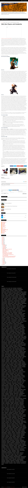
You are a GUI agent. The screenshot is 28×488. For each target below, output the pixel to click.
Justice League (21, 370)
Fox (22, 341)
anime (23, 295)
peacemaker (21, 408)
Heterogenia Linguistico (8, 356)
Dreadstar (23, 332)
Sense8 (25, 422)
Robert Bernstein (14, 417)
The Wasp (8, 442)
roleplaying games (8, 418)
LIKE (25, 215)
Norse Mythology (8, 403)
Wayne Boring (11, 456)
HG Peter (16, 356)
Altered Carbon (24, 293)
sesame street (3, 423)
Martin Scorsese (16, 388)
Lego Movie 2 (10, 380)
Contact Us (6, 19)
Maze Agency (19, 390)
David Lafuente (19, 323)
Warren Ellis (16, 455)
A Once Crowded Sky (9, 289)
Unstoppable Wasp (4, 451)
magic (13, 384)
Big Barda (13, 304)
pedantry (3, 409)
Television (18, 437)
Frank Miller (9, 342)
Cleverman (3, 317)
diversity (3, 331)
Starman (9, 431)
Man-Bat (15, 385)
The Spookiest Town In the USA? (7, 253)
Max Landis (15, 390)
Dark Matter (3, 323)
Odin (13, 404)
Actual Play (3, 290)
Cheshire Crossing (16, 314)
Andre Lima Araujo (8, 295)
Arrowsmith (5, 298)
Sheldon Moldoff (4, 426)
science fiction (7, 422)
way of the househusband (5, 456)
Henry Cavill (22, 355)
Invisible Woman (15, 361)
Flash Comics (3, 341)
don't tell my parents (12, 331)
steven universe (23, 432)
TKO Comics (11, 446)
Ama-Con (3, 294)
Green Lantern (11, 352)
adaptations (16, 290)
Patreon (3, 408)
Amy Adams (3, 295)
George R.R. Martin (4, 347)
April (3, 260)
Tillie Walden (3, 446)
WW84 (11, 461)
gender (7, 346)
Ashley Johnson (9, 299)
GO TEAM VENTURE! (5, 255)
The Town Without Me (22, 441)
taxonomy (6, 437)
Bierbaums (9, 304)
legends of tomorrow (4, 379)
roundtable (19, 418)
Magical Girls (20, 384)
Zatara (2, 464)
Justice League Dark (4, 371)
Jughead (6, 370)
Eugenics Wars (11, 337)
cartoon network (8, 313)
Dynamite (13, 333)
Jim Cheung (11, 365)
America (14, 294)
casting (12, 313)
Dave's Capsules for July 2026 (10, 469)
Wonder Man (7, 460)
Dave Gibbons (11, 323)
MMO (17, 394)
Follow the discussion (26, 181)
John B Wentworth (15, 366)
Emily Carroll (3, 336)
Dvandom (3, 224)
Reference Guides (15, 413)
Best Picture (3, 304)
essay (22, 336)
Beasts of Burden (24, 303)
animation (20, 295)
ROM (12, 418)
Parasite (24, 407)
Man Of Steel (11, 385)
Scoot (11, 422)
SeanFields (3, 230)
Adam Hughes (7, 290)
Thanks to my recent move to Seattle (6, 38)
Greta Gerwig (16, 352)
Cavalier (24, 313)
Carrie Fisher (3, 313)
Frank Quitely (13, 342)
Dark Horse (17, 322)
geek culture (3, 346)
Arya (2, 299)
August (4, 248)
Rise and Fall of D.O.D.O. (5, 417)
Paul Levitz (15, 408)
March (4, 261)
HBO (6, 355)
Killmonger (18, 374)
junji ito (13, 370)
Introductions (3, 361)
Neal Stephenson (17, 399)
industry (11, 360)
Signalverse (24, 426)
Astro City (16, 299)
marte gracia (6, 388)
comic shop (18, 317)
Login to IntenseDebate (10, 190)
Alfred (2, 293)
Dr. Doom (7, 332)
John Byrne (19, 366)
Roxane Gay (23, 418)
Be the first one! (12, 183)
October (4, 246)
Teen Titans (14, 437)
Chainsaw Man (5, 314)
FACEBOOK (5, 215)
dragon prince (14, 332)
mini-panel (3, 394)
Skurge (10, 427)
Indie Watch (7, 360)
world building (17, 460)
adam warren (11, 290)
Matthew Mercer (4, 390)
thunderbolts (19, 445)
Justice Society (9, 371)
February (4, 262)
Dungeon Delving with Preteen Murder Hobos (4, 175)
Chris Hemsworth (22, 314)
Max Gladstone (11, 390)
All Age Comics (6, 293)
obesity (8, 404)
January (4, 263)
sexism (7, 423)
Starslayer (13, 431)
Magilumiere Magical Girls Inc (5, 385)
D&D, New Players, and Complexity (13, 175)
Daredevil (14, 322)
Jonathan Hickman (4, 369)
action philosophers (20, 289)
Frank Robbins (18, 342)
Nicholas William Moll (5, 229)
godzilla (17, 350)
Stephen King (22, 431)
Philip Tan (12, 409)
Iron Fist (23, 361)
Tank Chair (3, 437)
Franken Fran (22, 342)
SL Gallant (13, 427)
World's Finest (3, 461)
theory (22, 442)
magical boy (16, 384)
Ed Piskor (19, 333)
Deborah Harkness (4, 328)
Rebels (20, 412)
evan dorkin (15, 337)
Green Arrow (7, 352)
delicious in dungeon (9, 328)
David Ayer (15, 323)
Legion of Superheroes (14, 379)
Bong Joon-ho (18, 308)
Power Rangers (24, 409)
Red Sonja (6, 413)
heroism (3, 356)
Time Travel (7, 446)
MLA (14, 394)
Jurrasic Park (16, 370)
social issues (24, 427)
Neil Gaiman (22, 399)
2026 (3, 237)
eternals (25, 336)
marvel (20, 388)
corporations (23, 318)
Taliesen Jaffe (18, 436)
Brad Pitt (13, 309)
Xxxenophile (17, 461)
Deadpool (11, 327)
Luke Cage (7, 384)
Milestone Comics (16, 393)
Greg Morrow (4, 225)
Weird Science (5, 251)
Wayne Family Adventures (17, 456)
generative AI (15, 346)
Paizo (16, 407)
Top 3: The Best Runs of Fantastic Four (8, 254)
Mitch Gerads (11, 394)
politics (20, 409)
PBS (17, 408)
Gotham (3, 351)
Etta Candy (7, 337)
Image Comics (3, 360)
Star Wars (3, 431)
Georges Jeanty (9, 347)
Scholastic (3, 422)
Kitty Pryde (3, 375)
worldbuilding (8, 461)
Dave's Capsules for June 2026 (11, 473)
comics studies (3, 318)
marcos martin (22, 385)
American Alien (18, 294)
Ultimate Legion (14, 450)
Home (2, 0)
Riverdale (10, 417)
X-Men (14, 461)
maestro (10, 384)
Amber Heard (10, 294)
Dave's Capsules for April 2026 (11, 482)
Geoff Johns (20, 346)
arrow (2, 298)
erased (19, 336)
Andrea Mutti (12, 295)
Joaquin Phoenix (7, 366)
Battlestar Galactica (10, 303)
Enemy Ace (11, 336)
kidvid (15, 374)
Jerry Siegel (7, 365)
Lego (23, 379)
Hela (16, 355)
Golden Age (20, 350)
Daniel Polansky (9, 322)
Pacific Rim (7, 407)
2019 (2, 243)
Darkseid (7, 323)
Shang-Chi (16, 423)
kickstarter (11, 374)
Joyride (22, 369)
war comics (12, 455)
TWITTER (4, 217)
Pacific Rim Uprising (12, 407)
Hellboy (19, 355)
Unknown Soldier (22, 450)
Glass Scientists (3, 350)
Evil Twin (19, 337)
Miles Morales (11, 393)
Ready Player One (11, 412)
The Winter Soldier (17, 442)
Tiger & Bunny (24, 445)
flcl (6, 341)
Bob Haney (3, 308)
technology (10, 437)
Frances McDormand (4, 342)
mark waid (3, 388)
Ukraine (10, 450)
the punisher (17, 441)
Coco (12, 317)
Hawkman (3, 355)
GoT (23, 350)
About (4, 0)
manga (18, 385)
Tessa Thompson (22, 437)
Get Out (18, 347)
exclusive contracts (23, 337)
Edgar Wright (23, 333)
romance (15, 418)
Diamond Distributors (16, 328)
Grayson (24, 351)
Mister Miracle (7, 394)
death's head (19, 327)
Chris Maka (3, 223)
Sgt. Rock (13, 423)
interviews (21, 360)
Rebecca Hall (16, 412)
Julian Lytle (9, 370)
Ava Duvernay (24, 299)
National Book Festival (11, 399)
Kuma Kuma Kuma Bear (17, 375)
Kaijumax (24, 371)
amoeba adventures (23, 294)
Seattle (22, 422)
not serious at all (16, 403)
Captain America (15, 312)
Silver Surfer (3, 427)
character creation (5, 22)
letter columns (19, 380)
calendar (3, 312)
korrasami (9, 375)
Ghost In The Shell (22, 347)
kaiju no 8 (20, 371)
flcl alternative (10, 341)
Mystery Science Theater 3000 (18, 398)
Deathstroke (23, 327)
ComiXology (8, 318)
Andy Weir (17, 295)
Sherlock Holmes (14, 426)
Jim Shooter (20, 365)
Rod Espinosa (3, 418)
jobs (11, 366)
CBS (2, 314)
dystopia (16, 333)
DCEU (8, 327)
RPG (9, 22)
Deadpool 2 (14, 327)
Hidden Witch (20, 356)
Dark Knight (21, 322)
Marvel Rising (15, 389)
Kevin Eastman (7, 374)
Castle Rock (15, 313)
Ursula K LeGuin (14, 451)
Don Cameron (6, 331)
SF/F (9, 423)
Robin (18, 417)
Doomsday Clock (22, 331)
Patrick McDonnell (7, 408)
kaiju (17, 371)
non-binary (3, 403)
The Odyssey (13, 441)
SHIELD (18, 426)
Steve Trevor (13, 432)
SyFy (10, 436)
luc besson (3, 384)
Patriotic (11, 408)
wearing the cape (23, 456)
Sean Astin (18, 422)
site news (7, 427)
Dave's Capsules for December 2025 (11, 277)
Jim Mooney (15, 365)
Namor (2, 399)
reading (3, 412)
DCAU (2, 327)
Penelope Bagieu (7, 409)
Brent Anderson (20, 309)
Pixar (17, 409)
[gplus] (26, 1)
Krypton (12, 375)
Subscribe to (2, 193)
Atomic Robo (19, 299)
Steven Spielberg (18, 432)
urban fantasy (9, 451)
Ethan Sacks (3, 337)
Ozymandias (3, 407)
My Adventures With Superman (5, 398)
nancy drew (6, 399)
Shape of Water (21, 423)
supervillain (3, 436)
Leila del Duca (14, 380)
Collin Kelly (15, 317)
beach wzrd (19, 303)
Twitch (7, 450)
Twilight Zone (3, 450)
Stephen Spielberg (4, 432)
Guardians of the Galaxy (22, 352)
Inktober (18, 360)
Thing (24, 442)
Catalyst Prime (20, 313)
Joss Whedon (18, 369)
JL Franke (3, 226)
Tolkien (19, 446)
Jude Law (3, 370)
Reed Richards (10, 413)
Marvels (24, 389)
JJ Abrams (24, 365)
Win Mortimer (3, 460)
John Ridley (23, 366)
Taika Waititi (13, 436)
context (20, 318)
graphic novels (16, 351)
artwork (25, 298)
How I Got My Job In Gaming (22, 174)
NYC (5, 404)
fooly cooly (19, 341)
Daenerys (5, 322)
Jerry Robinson (3, 365)
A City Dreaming (4, 289)
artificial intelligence (20, 298)
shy (21, 426)
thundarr (16, 445)
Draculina (10, 332)
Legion (9, 379)
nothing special (21, 403)
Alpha (20, 293)
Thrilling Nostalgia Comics (5, 445)
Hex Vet (13, 356)
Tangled (22, 436)
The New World (9, 441)
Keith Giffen (3, 374)
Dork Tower (3, 332)
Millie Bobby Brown (22, 393)
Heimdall (14, 355)
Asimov (13, 299)
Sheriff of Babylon (9, 426)
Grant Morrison (12, 351)
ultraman (18, 450)
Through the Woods (11, 445)
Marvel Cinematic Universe (5, 389)
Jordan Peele (9, 369)
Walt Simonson (7, 455)
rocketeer (21, 417)
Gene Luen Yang (11, 346)
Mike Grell (3, 393)
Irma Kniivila (19, 361)
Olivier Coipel (17, 404)
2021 (2, 241)
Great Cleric (3, 352)
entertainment (15, 336)
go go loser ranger (9, 350)
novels (2, 404)
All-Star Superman (16, 293)
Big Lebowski (17, 304)
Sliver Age (20, 427)
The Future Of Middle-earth (8, 203)
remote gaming (21, 413)
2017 (2, 264)
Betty (6, 304)
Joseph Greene (13, 369)
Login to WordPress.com (14, 190)
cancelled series (7, 312)
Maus (7, 390)
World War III (21, 460)
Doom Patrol (17, 331)
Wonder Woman (12, 460)
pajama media (20, 407)
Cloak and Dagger (8, 317)
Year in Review (24, 461)
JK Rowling (3, 366)
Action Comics (15, 289)
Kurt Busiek (23, 375)
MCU (23, 390)
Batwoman (15, 303)
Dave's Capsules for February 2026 (11, 268)
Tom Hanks (22, 446)
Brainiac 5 (16, 309)
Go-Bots (13, 350)
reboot (23, 412)
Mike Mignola (6, 393)
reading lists (6, 412)
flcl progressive (14, 341)
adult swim (20, 290)
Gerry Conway (14, 347)
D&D (8, 22)
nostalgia (12, 403)
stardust (6, 431)
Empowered (7, 336)
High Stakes (24, 356)
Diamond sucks (22, 328)
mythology (24, 398)
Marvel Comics (11, 389)
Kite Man (22, 374)
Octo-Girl (11, 404)
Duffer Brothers (3, 333)
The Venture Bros (4, 442)
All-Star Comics (11, 293)
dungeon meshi (8, 333)
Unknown (3, 232)
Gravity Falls (21, 351)
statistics (19, 431)
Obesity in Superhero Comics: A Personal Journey (11, 206)
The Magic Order (4, 441)
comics (22, 317)
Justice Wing (14, 371)
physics (15, 409)
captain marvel (20, 312)
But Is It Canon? (3, 201)
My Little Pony (12, 398)
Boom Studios (3, 309)
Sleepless (17, 427)
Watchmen (20, 455)
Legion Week (19, 379)
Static (16, 431)
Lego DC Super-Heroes (4, 380)
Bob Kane (7, 308)
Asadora (5, 299)
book (21, 308)
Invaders (11, 361)
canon (11, 312)
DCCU (5, 327)
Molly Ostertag (20, 394)
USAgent (18, 451)
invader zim (7, 361)
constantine (16, 318)
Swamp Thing (7, 436)
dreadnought (19, 332)
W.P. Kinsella (3, 455)
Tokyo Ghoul (15, 446)
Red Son (3, 413)
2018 (2, 244)
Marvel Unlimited (20, 389)
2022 (3, 240)
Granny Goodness (7, 351)
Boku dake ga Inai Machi (12, 308)
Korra (6, 375)
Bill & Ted (21, 304)
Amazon (6, 294)
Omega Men (21, 404)
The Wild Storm (12, 442)
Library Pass (23, 380)
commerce (12, 318)
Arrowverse (9, 298)
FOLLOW (25, 217)
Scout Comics (14, 422)
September (4, 247)
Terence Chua (4, 231)
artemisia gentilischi (14, 298)
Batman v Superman (4, 303)
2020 (3, 242)
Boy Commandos (8, 309)
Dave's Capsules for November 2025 (11, 281)
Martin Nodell (11, 388)
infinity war (14, 360)
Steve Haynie (9, 432)
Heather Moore (9, 355)
